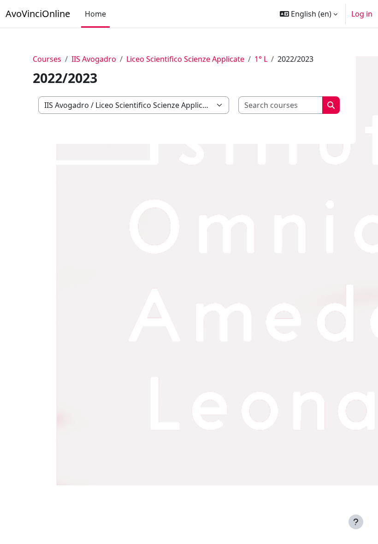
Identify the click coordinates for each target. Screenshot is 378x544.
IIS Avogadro (93, 59)
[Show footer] (355, 521)
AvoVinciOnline (38, 13)
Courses (47, 59)
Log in (361, 14)
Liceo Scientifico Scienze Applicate (185, 59)
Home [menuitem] (95, 14)
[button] (308, 14)
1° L (260, 59)
